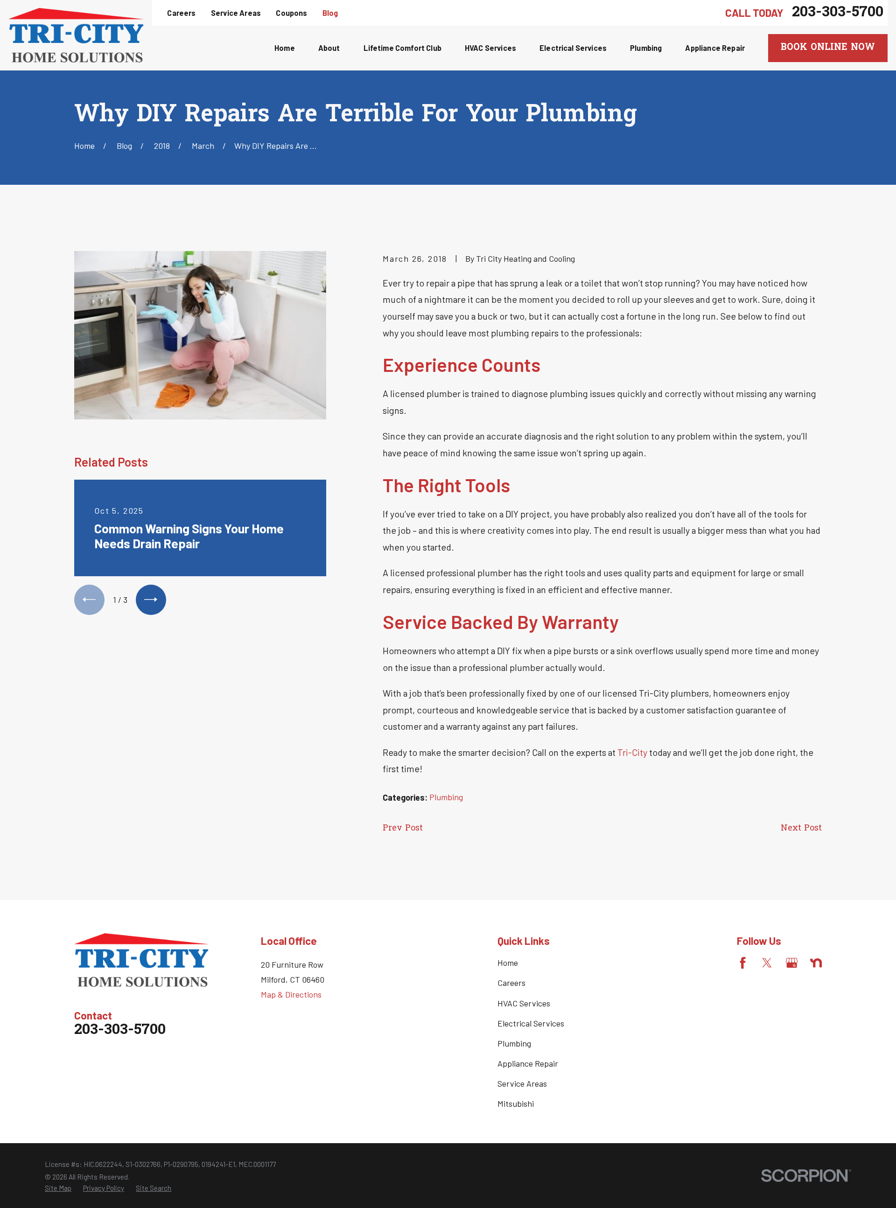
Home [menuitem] (284, 47)
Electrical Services (530, 1023)
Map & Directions (291, 994)
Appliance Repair (527, 1063)
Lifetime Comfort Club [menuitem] (402, 47)
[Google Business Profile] (792, 963)
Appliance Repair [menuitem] (715, 47)
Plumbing (446, 797)
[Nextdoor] (816, 963)
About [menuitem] (329, 47)
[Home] (76, 35)
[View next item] (151, 600)
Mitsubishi (515, 1103)
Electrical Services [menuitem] (573, 47)
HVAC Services (523, 1003)
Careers (181, 12)
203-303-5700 (837, 13)
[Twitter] (767, 963)
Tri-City (632, 752)
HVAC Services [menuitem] (490, 47)
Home (507, 962)
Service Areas (236, 12)
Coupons (291, 12)
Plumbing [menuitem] (646, 47)
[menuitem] (58, 1188)
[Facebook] (743, 963)
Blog (330, 12)
